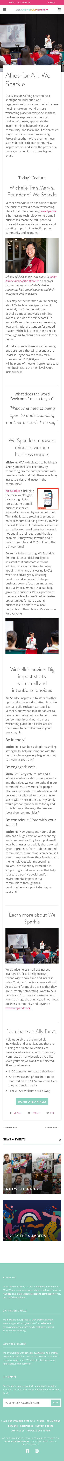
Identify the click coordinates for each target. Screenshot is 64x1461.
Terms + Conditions (48, 1421)
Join (55, 1402)
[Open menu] (8, 9)
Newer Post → (53, 1127)
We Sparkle (12, 491)
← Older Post (11, 1127)
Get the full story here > (14, 1297)
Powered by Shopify (39, 1430)
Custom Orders (44, 1426)
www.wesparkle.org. (18, 1008)
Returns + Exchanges (20, 1426)
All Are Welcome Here (16, 1421)
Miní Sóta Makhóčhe (17, 1441)
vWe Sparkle (48, 211)
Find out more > (23, 1363)
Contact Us (17, 1430)
